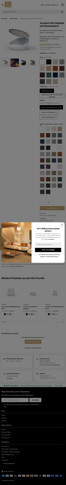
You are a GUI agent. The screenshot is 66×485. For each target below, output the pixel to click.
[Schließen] (62, 225)
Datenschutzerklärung (53, 254)
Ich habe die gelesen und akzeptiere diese (49, 255)
